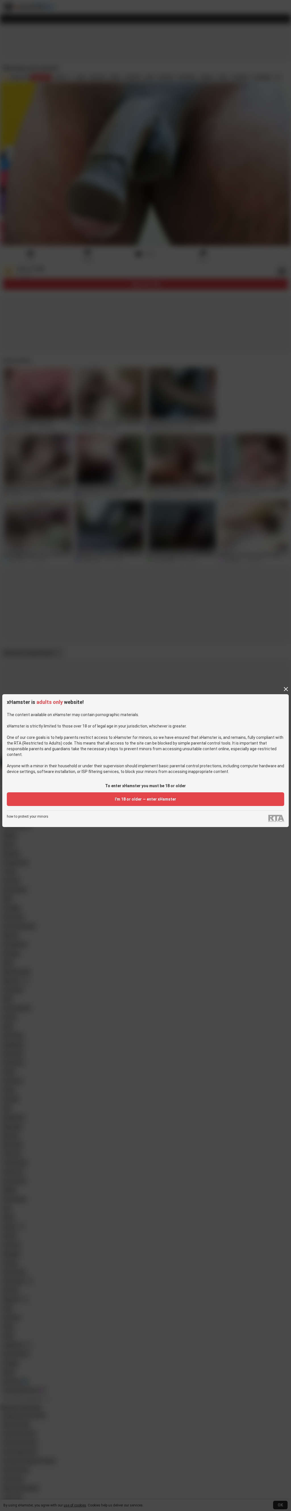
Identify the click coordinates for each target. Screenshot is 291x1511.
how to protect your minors (27, 816)
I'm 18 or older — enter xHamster (145, 799)
